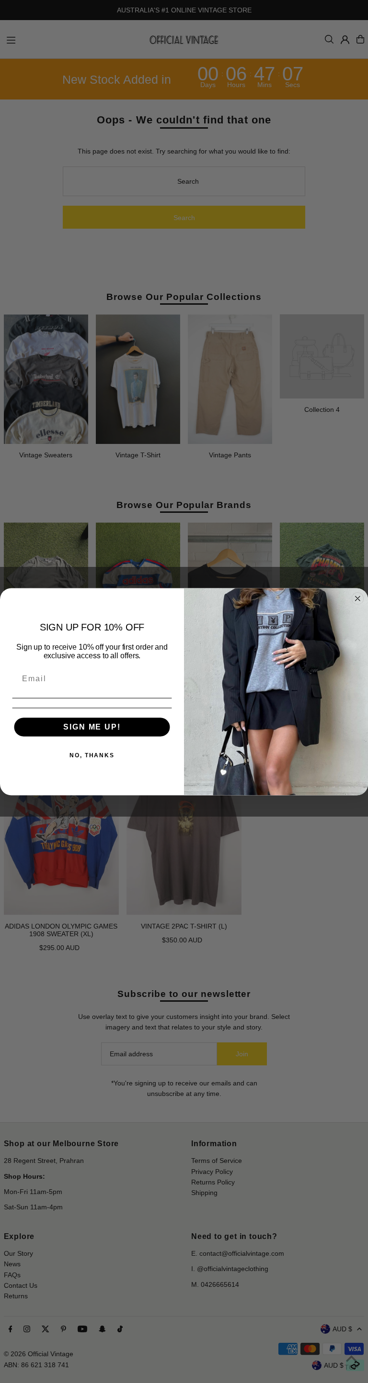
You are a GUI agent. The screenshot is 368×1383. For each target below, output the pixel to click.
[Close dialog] (358, 598)
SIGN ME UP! (91, 726)
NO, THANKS (92, 755)
